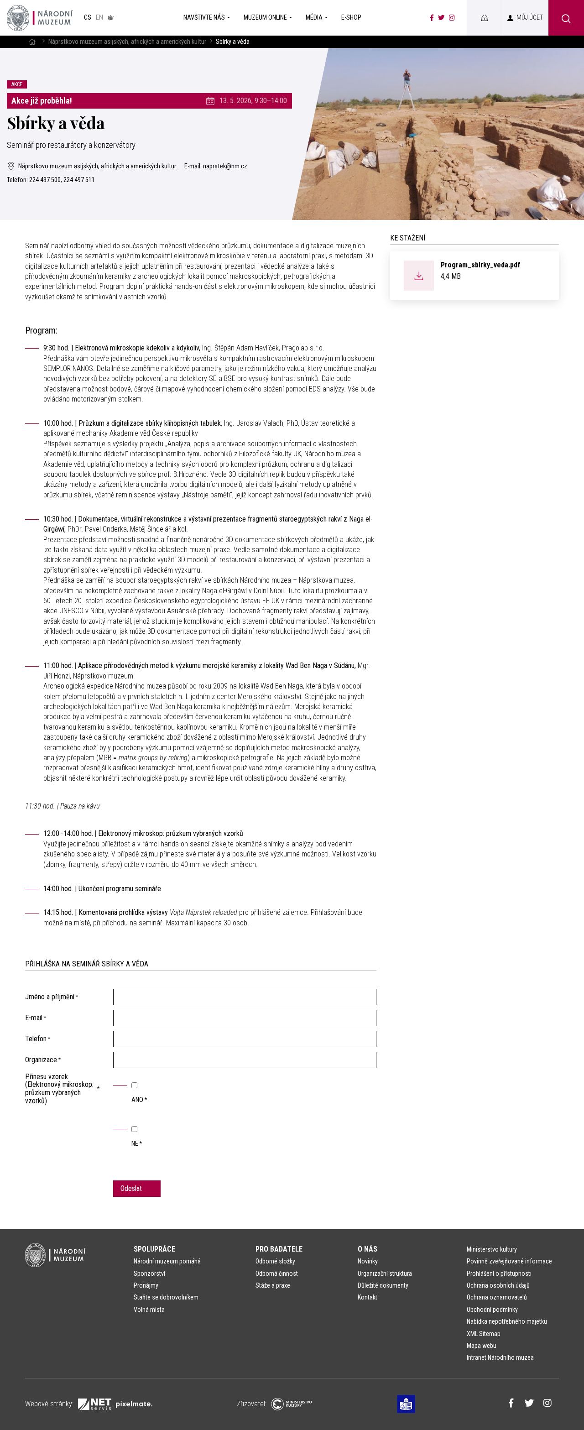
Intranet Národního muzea (500, 1357)
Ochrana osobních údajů (498, 1285)
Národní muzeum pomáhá (167, 1261)
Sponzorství (149, 1273)
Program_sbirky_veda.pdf (480, 265)
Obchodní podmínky (492, 1309)
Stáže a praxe (273, 1285)
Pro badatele (279, 1249)
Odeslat (132, 1188)
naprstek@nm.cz (225, 166)
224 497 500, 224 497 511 (62, 180)
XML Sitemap (484, 1333)
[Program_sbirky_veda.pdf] (419, 275)
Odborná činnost (277, 1273)
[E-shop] (484, 18)
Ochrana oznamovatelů (497, 1297)
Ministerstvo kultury (492, 1249)
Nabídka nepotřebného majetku (507, 1321)
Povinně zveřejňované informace (509, 1261)
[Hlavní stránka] (32, 42)
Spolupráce (154, 1249)
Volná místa (149, 1309)
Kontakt (367, 1297)
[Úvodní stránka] (40, 18)
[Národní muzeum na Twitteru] (441, 18)
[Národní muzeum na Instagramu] (452, 18)
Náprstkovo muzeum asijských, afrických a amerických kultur (127, 42)
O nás (367, 1249)
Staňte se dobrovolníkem (166, 1297)
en (99, 17)
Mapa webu (481, 1345)
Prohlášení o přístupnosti (499, 1273)
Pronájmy (146, 1285)
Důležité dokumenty (383, 1285)
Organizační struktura (385, 1273)
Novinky (368, 1261)
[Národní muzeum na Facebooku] (432, 18)
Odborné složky (275, 1261)
